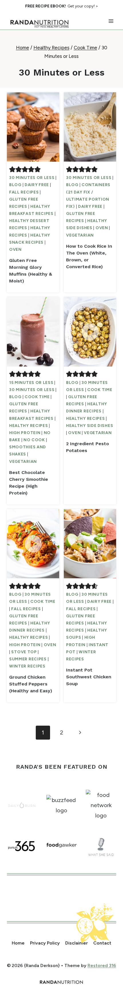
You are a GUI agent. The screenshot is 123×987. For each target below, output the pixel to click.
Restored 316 (102, 965)
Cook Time (37, 396)
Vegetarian (80, 235)
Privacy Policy (45, 943)
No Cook (34, 439)
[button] (12, 169)
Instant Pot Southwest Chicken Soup (88, 676)
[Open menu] (111, 21)
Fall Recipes (24, 192)
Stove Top (24, 652)
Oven (15, 249)
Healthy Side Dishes (89, 425)
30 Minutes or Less (32, 177)
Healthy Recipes (28, 425)
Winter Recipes (27, 666)
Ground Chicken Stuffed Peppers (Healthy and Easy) (30, 683)
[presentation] (33, 127)
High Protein (24, 432)
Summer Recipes (28, 659)
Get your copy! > (61, 6)
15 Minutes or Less (31, 382)
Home (18, 943)
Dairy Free (37, 184)
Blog (15, 184)
